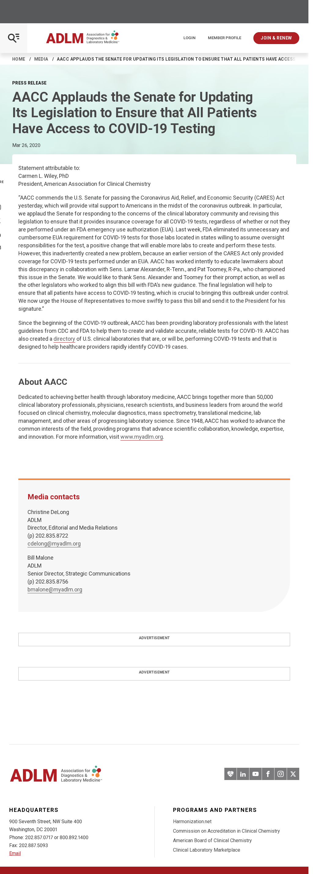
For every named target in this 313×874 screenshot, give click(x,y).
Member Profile (224, 38)
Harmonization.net (192, 821)
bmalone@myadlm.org (55, 589)
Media (41, 59)
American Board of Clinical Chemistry (212, 840)
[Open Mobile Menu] (13, 38)
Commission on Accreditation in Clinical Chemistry (226, 831)
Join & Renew (276, 38)
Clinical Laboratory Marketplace (206, 850)
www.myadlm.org (141, 436)
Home (18, 59)
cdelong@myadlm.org (54, 543)
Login (189, 38)
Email (15, 853)
